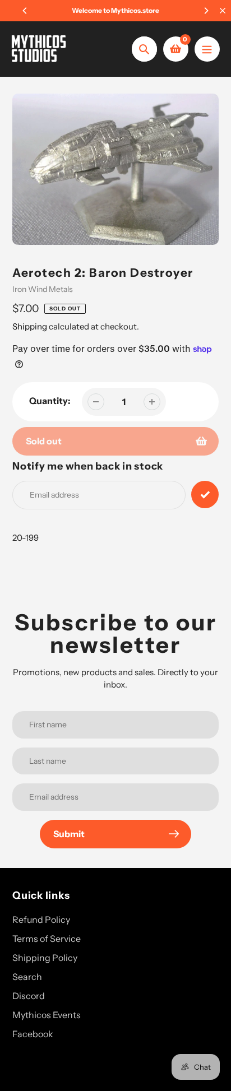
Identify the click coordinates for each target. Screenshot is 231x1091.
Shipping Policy (44, 957)
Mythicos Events (46, 1014)
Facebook (32, 1033)
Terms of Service (46, 938)
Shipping (29, 326)
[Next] (205, 10)
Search (27, 976)
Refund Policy (41, 919)
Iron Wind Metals (42, 289)
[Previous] (25, 10)
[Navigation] (207, 49)
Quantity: (50, 400)
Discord (28, 995)
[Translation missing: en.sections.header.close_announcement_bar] (222, 10)
